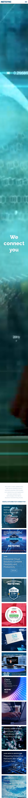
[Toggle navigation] (26, 1)
